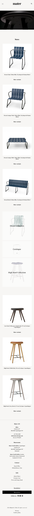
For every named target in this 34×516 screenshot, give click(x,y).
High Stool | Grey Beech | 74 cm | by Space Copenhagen (17, 406)
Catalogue (17, 249)
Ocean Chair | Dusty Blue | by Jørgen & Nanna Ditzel (17, 74)
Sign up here (17, 492)
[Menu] (3, 4)
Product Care (17, 478)
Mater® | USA (13, 507)
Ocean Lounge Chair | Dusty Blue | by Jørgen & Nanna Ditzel (17, 116)
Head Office (17, 466)
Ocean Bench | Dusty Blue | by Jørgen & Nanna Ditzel (17, 199)
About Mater (17, 476)
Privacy (17, 510)
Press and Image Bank (17, 480)
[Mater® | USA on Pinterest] (22, 496)
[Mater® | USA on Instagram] (18, 496)
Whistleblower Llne (17, 468)
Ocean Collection (17, 226)
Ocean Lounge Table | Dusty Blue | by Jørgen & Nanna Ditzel (17, 158)
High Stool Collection (17, 272)
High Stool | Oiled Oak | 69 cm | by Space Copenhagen (17, 368)
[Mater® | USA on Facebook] (20, 496)
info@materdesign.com (17, 435)
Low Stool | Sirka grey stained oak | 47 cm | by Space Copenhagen (17, 326)
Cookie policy (17, 512)
